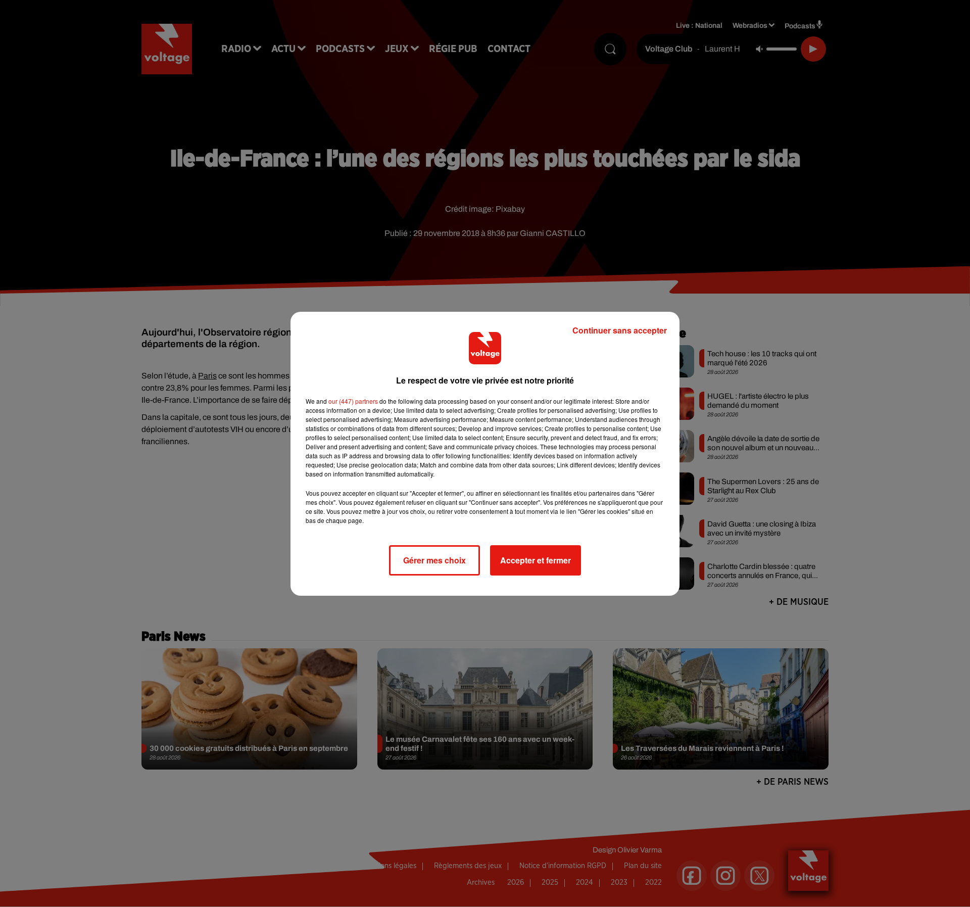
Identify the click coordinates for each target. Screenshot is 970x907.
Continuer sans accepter (619, 330)
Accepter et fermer (535, 560)
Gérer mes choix (434, 560)
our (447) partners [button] (353, 401)
